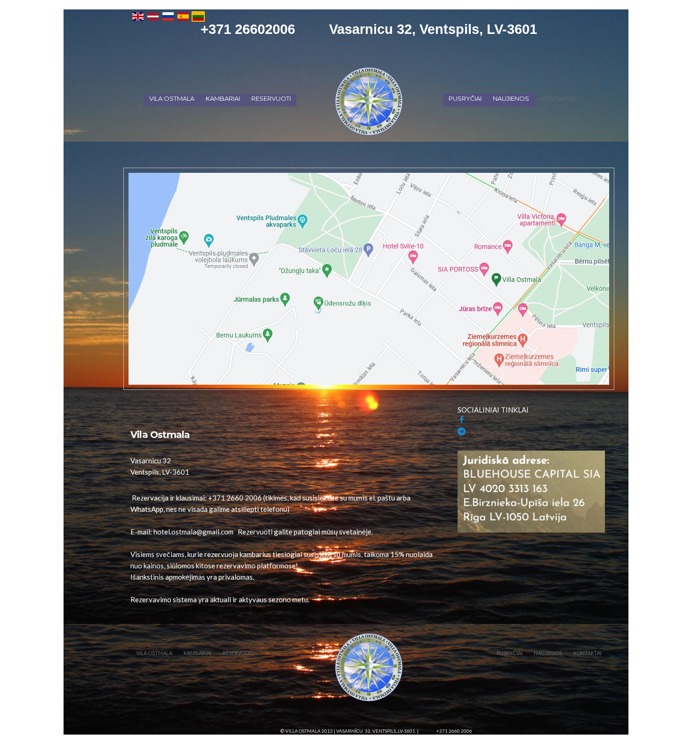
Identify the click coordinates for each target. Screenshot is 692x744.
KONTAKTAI (557, 98)
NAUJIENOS (511, 98)
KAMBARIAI (223, 98)
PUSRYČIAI (465, 98)
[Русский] (168, 15)
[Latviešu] (153, 15)
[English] (137, 15)
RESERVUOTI (271, 98)
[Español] (183, 15)
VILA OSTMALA (171, 98)
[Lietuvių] (198, 15)
